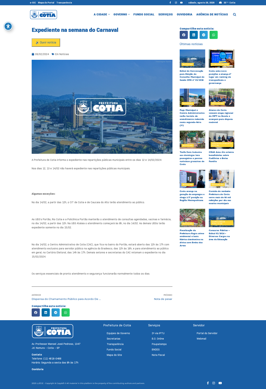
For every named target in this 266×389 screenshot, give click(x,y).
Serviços (165, 14)
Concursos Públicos (218, 222)
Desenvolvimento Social (222, 144)
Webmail (201, 338)
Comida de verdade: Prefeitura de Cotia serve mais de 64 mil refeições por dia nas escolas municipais (220, 197)
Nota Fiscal (158, 355)
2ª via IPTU (158, 333)
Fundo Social (143, 14)
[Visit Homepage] (43, 14)
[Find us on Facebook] (170, 2)
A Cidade (100, 14)
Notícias (64, 54)
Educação (218, 103)
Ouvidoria (184, 14)
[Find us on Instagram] (176, 2)
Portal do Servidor (207, 333)
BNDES (156, 349)
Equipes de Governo (118, 333)
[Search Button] (234, 14)
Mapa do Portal (46, 2)
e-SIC (33, 2)
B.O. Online (158, 338)
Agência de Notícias (212, 14)
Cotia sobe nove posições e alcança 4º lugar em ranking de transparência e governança (220, 77)
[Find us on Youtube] (181, 2)
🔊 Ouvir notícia (46, 42)
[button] (36, 312)
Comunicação (220, 64)
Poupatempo (159, 344)
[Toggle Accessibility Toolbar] (8, 26)
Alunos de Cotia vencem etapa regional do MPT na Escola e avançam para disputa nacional (221, 116)
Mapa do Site (114, 355)
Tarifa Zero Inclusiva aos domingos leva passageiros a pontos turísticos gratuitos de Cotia (192, 158)
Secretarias (113, 338)
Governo (120, 14)
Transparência (64, 2)
